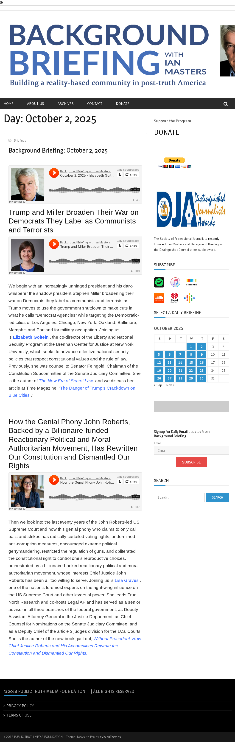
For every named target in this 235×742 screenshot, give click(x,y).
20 (170, 370)
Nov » (170, 385)
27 (170, 378)
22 (191, 370)
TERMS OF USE (18, 715)
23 (202, 370)
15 (191, 362)
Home (9, 103)
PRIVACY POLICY (20, 705)
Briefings (20, 140)
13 (169, 362)
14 (180, 362)
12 (159, 362)
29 (191, 378)
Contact (94, 103)
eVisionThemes (110, 737)
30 (202, 378)
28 (180, 378)
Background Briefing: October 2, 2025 (58, 150)
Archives (66, 103)
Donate (122, 103)
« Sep (158, 385)
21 (180, 370)
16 (202, 362)
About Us (35, 103)
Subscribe (191, 462)
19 (159, 370)
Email (157, 443)
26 (159, 378)
